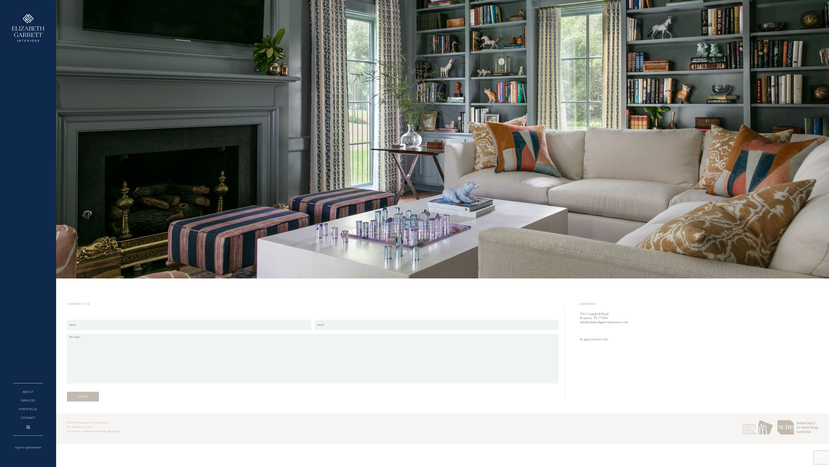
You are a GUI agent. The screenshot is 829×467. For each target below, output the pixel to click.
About (28, 392)
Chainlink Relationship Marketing (100, 431)
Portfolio (28, 409)
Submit (83, 396)
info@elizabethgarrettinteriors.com (604, 322)
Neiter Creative (84, 427)
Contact (28, 418)
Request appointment (28, 447)
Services (28, 400)
